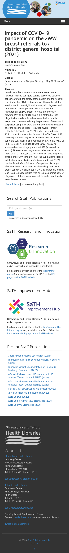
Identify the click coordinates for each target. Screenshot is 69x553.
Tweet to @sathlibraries (17, 523)
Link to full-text (12, 184)
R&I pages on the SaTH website (31, 275)
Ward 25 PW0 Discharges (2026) (24, 404)
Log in (34, 543)
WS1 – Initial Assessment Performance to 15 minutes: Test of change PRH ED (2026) (30, 375)
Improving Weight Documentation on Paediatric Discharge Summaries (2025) (32, 368)
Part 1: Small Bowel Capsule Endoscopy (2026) (32, 388)
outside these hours (23, 517)
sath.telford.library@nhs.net (19, 507)
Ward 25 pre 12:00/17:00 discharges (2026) (30, 400)
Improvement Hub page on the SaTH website (30, 333)
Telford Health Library (16, 485)
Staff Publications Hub (38, 540)
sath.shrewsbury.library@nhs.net (21, 478)
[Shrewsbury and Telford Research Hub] (34, 8)
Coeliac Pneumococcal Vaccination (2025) (29, 355)
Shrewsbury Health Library (18, 456)
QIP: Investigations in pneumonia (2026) (28, 392)
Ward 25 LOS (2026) (18, 396)
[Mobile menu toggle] (63, 21)
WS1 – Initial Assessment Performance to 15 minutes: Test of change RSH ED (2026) (30, 383)
